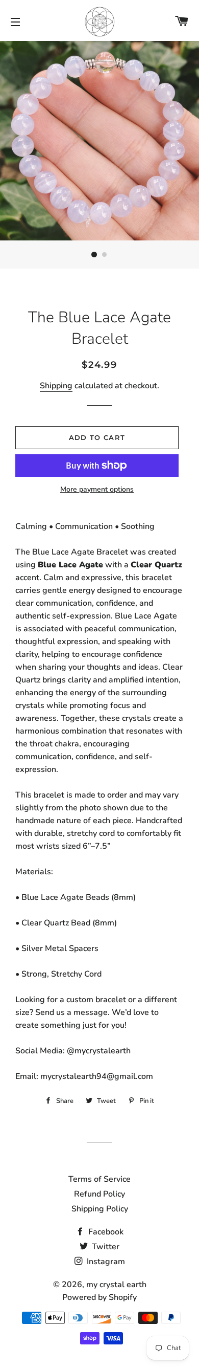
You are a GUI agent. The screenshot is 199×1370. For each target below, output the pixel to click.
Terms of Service (99, 1179)
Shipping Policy (99, 1208)
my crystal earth (116, 1284)
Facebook (104, 1232)
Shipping (56, 385)
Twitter (104, 1246)
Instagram (105, 1261)
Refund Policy (99, 1194)
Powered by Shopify (99, 1297)
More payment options (97, 489)
